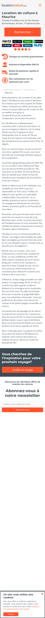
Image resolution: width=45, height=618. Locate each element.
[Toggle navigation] (40, 5)
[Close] (42, 594)
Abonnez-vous (22, 409)
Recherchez (22, 32)
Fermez (11, 614)
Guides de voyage (22, 369)
